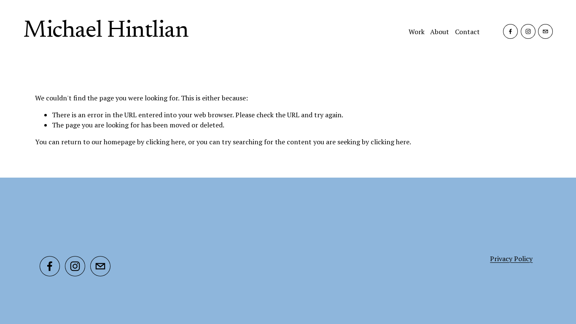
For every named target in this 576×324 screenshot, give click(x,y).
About (439, 31)
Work (417, 31)
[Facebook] (510, 31)
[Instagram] (528, 31)
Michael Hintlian (105, 31)
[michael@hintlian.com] (545, 31)
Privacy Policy (511, 258)
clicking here (165, 141)
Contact (467, 31)
